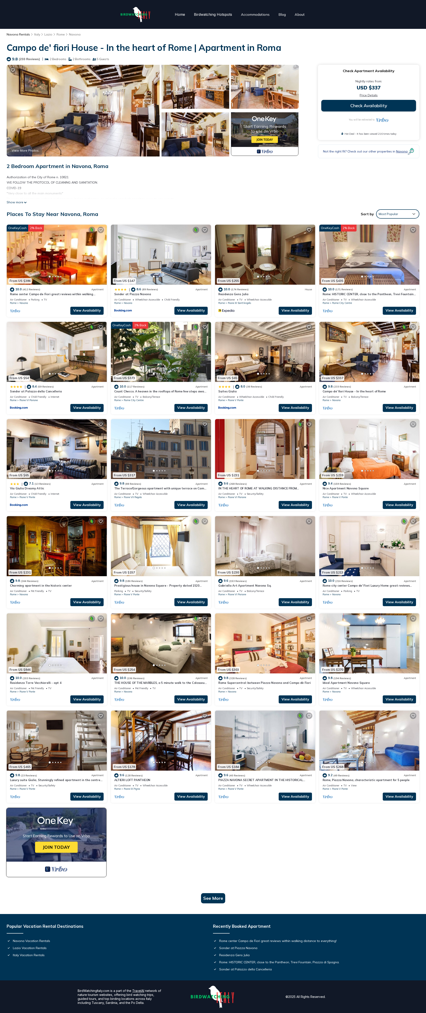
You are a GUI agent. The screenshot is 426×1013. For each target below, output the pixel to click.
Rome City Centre (342, 303)
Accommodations (255, 14)
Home (180, 14)
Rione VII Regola (133, 497)
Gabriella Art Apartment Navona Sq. (244, 585)
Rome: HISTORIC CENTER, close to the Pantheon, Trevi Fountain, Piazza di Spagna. (279, 962)
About (300, 14)
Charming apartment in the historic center (41, 585)
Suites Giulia (227, 391)
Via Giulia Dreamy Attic (27, 488)
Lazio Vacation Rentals (30, 948)
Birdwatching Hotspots (213, 14)
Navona (75, 34)
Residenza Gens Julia (233, 294)
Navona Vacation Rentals (31, 941)
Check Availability (368, 105)
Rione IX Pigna (132, 788)
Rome (61, 34)
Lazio (48, 34)
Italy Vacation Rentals (29, 955)
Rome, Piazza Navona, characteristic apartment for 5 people (366, 780)
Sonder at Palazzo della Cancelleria (36, 391)
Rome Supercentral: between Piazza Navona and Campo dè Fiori (264, 683)
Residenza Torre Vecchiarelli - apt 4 (35, 683)
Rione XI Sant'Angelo (239, 303)
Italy (37, 34)
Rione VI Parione (29, 400)
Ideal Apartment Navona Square (346, 683)
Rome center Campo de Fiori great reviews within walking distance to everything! (278, 941)
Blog (282, 14)
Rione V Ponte (235, 400)
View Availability (87, 310)
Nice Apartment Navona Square (346, 488)
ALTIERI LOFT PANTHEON (132, 780)
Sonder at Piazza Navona (132, 294)
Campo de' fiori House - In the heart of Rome (354, 391)
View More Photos (25, 150)
